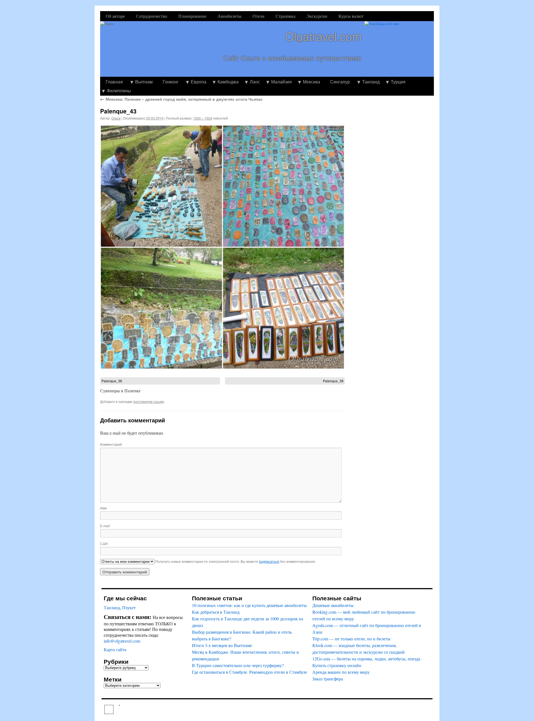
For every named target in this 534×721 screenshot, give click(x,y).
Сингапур (340, 81)
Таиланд (371, 81)
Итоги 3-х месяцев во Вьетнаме (222, 645)
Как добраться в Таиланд (215, 612)
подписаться (269, 561)
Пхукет (129, 607)
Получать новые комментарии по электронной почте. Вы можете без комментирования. (235, 561)
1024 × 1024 (202, 118)
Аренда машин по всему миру (341, 672)
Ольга (115, 118)
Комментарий (111, 444)
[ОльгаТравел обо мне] (399, 49)
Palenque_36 (112, 380)
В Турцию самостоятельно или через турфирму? (238, 665)
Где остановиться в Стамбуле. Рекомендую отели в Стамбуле (249, 672)
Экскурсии (316, 16)
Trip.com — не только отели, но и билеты (351, 638)
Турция (398, 81)
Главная (114, 81)
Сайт (104, 543)
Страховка (285, 16)
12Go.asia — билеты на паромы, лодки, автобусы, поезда (366, 658)
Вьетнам (144, 81)
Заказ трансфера (327, 679)
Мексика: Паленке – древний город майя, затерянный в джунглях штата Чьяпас (181, 99)
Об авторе (115, 16)
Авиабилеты (229, 16)
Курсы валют (351, 16)
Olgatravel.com (323, 36)
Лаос (255, 81)
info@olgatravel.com (122, 641)
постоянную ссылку (148, 401)
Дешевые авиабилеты (332, 605)
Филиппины (119, 90)
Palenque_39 (333, 380)
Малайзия (281, 81)
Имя (103, 508)
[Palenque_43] (222, 247)
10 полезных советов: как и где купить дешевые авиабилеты (249, 605)
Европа (198, 81)
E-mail (105, 525)
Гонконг (171, 81)
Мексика (311, 81)
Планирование (192, 16)
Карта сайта (115, 649)
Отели (258, 16)
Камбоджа (228, 81)
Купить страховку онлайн (336, 665)
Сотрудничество (151, 16)
